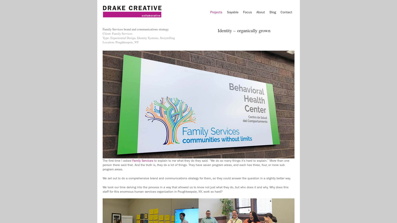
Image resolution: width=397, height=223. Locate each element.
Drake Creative (132, 11)
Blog (273, 12)
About (260, 12)
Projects (216, 12)
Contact (286, 12)
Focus (247, 12)
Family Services (142, 160)
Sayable (233, 12)
